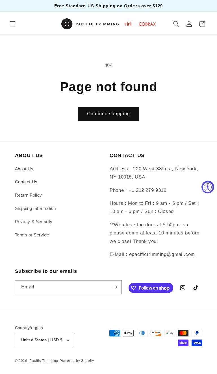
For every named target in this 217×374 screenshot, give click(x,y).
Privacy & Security (34, 221)
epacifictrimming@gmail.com (162, 254)
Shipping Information (35, 208)
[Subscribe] (114, 287)
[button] (12, 24)
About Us (24, 169)
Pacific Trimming (43, 360)
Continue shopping (108, 113)
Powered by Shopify (77, 360)
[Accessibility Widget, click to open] (207, 187)
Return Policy (28, 195)
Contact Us (26, 182)
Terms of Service (32, 235)
